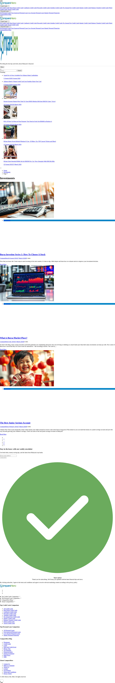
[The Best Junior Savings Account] (27, 386)
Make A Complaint (9, 665)
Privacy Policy (8, 673)
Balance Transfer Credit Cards (100, 8)
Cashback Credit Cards (30, 8)
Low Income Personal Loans (12, 633)
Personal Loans (5, 11)
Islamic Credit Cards (85, 8)
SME (5, 657)
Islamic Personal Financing (52, 13)
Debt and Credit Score (10, 647)
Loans (5, 645)
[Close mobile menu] (1, 16)
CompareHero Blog (5, 14)
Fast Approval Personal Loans (12, 632)
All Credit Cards (4, 8)
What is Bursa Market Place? (13, 338)
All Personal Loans (5, 13)
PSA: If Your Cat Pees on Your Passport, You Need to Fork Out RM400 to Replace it (28, 121)
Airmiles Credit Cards (56, 8)
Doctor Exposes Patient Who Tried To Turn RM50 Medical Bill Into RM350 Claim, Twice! (30, 101)
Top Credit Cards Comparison (10, 596)
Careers (6, 669)
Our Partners (7, 670)
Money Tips (7, 649)
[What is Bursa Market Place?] (27, 301)
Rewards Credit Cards (43, 8)
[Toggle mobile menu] (1, 1)
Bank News (7, 655)
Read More (3, 264)
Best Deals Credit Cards (16, 8)
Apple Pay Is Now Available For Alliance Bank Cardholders (21, 75)
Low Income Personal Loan (36, 13)
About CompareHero (8, 601)
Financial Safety (8, 652)
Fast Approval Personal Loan (19, 13)
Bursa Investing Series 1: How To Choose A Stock (22, 254)
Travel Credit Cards (13, 9)
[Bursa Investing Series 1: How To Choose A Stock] (27, 217)
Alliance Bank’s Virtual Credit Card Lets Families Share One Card (22, 81)
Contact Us (7, 664)
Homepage (7, 642)
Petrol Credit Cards (9, 621)
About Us (6, 667)
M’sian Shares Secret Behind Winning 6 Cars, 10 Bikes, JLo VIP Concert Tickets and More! (30, 141)
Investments (7, 220)
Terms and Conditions (10, 672)
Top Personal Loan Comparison (11, 598)
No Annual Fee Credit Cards (71, 8)
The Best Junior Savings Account (15, 423)
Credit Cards (4, 6)
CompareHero (4, 258)
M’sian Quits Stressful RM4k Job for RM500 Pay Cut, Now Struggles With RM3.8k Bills (29, 161)
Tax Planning (7, 650)
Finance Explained (9, 653)
